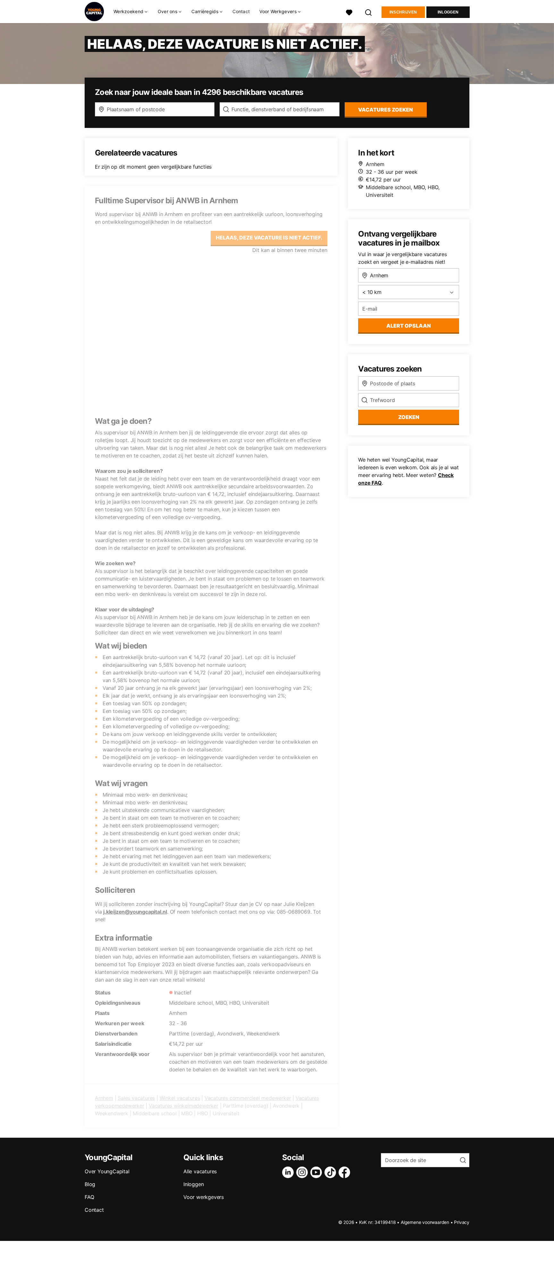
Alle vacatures (200, 1171)
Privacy (461, 1222)
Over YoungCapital (107, 1171)
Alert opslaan (408, 325)
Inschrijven (403, 12)
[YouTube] (317, 1172)
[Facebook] (346, 1172)
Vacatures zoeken (385, 109)
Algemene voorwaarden (425, 1222)
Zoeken (408, 417)
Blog (90, 1184)
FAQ (89, 1197)
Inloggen (448, 12)
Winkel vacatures (180, 1098)
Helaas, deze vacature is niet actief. (269, 237)
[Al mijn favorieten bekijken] (349, 12)
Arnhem (104, 1098)
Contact (241, 11)
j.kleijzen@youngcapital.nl (135, 911)
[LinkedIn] (289, 1172)
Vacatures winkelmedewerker (183, 1105)
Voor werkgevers (203, 1197)
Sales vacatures (136, 1098)
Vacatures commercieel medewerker (248, 1098)
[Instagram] (303, 1172)
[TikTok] (331, 1172)
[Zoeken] (368, 12)
